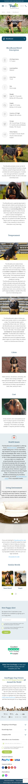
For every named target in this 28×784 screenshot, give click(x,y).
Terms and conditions (9, 780)
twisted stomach (11, 448)
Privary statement (20, 780)
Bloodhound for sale (20, 540)
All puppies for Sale (14, 557)
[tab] (12, 594)
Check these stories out (8, 697)
